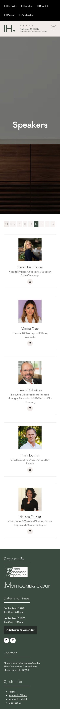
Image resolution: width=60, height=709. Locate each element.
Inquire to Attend (18, 695)
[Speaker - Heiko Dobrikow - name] (30, 386)
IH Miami (9, 14)
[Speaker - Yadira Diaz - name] (30, 323)
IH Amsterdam (26, 14)
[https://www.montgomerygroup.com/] (27, 586)
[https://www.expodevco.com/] (16, 576)
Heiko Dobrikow (30, 390)
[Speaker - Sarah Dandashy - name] (30, 261)
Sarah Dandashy (30, 267)
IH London (26, 6)
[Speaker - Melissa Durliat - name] (30, 511)
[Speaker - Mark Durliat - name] (30, 449)
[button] (53, 27)
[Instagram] (13, 640)
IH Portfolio (10, 6)
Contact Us (15, 702)
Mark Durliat (30, 455)
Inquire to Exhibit (18, 699)
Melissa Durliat (30, 517)
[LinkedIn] (6, 640)
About (12, 691)
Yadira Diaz (30, 329)
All (6, 224)
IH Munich (42, 6)
